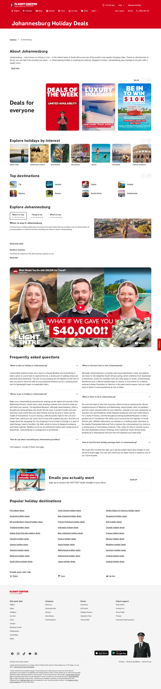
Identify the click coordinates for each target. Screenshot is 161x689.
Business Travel (15, 627)
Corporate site (50, 608)
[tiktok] (24, 653)
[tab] (18, 216)
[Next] (149, 80)
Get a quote (119, 11)
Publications (14, 631)
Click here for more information (24, 667)
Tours (63, 11)
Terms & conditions (133, 662)
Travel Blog (14, 635)
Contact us (120, 608)
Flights (16, 11)
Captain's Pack (85, 616)
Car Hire (74, 11)
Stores (130, 11)
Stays (40, 11)
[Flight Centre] (19, 592)
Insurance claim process (125, 620)
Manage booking (134, 5)
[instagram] (18, 653)
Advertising (49, 616)
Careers (48, 612)
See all (136, 80)
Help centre (120, 605)
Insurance (84, 605)
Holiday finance (86, 612)
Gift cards (84, 608)
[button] (159, 344)
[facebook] (12, 653)
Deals (86, 11)
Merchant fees (25, 680)
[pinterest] (35, 653)
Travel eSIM (84, 620)
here (42, 447)
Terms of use (146, 662)
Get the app (110, 5)
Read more (15, 68)
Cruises (52, 11)
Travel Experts (50, 620)
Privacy (118, 616)
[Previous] (143, 80)
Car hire (13, 616)
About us (48, 605)
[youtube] (29, 653)
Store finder (120, 612)
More (94, 11)
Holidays (28, 11)
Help (120, 5)
